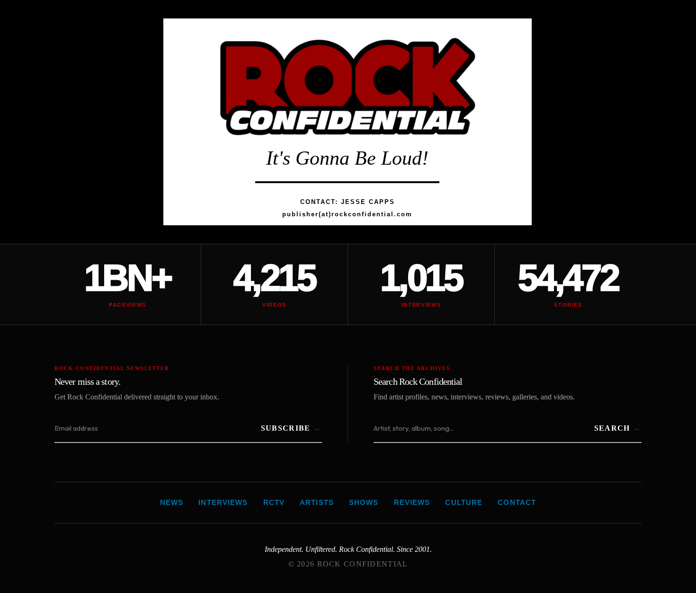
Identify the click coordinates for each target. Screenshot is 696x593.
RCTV (274, 502)
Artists (317, 502)
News (172, 502)
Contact (517, 502)
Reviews (412, 502)
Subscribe (286, 428)
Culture (463, 502)
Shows (364, 502)
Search (612, 428)
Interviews (223, 502)
